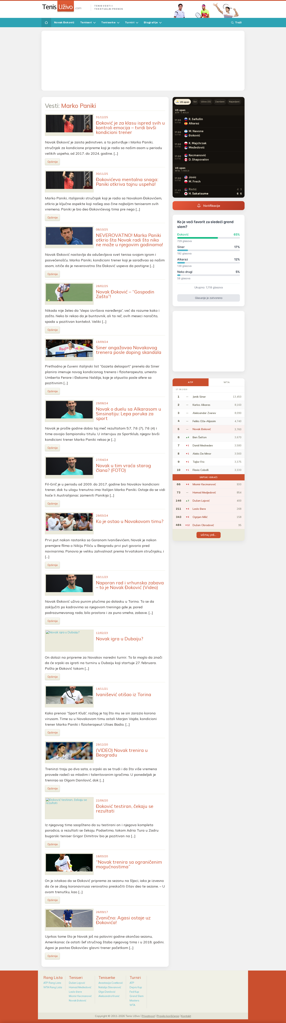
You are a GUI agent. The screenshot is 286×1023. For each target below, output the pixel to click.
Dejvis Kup (136, 987)
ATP (190, 382)
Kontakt (186, 1016)
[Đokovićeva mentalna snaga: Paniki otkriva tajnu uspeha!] (69, 181)
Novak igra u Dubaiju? (119, 639)
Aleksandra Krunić (108, 996)
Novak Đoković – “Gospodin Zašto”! (125, 294)
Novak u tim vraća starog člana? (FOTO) (123, 468)
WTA (227, 382)
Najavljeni (234, 101)
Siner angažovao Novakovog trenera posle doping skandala (128, 350)
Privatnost (148, 1016)
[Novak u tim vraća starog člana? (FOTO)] (69, 467)
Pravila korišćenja (168, 1016)
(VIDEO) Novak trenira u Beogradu (122, 752)
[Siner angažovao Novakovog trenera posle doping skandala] (69, 349)
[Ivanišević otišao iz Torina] (69, 696)
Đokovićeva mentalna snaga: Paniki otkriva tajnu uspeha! (127, 181)
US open (184, 102)
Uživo (206, 101)
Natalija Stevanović (109, 987)
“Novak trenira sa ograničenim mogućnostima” (129, 864)
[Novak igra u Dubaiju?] (69, 641)
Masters (134, 1000)
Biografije (151, 22)
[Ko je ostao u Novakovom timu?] (69, 523)
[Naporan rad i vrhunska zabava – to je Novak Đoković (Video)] (69, 585)
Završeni (220, 101)
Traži (238, 22)
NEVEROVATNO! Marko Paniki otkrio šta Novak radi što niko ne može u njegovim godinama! (129, 239)
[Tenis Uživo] (64, 6)
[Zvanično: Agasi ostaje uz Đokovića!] (69, 920)
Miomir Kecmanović (80, 996)
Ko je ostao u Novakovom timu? (129, 521)
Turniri (129, 22)
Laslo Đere (75, 991)
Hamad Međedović (80, 987)
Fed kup (134, 991)
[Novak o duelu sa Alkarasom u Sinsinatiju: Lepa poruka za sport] (69, 411)
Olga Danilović (106, 991)
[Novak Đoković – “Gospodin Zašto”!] (69, 294)
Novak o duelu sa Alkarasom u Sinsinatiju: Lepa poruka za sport (128, 413)
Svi (195, 101)
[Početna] (46, 22)
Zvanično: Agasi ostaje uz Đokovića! (123, 920)
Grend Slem (137, 996)
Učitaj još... (208, 534)
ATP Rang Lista (52, 982)
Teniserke (108, 22)
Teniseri (86, 22)
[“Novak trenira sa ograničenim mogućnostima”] (69, 864)
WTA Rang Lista (52, 987)
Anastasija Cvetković (110, 982)
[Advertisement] (143, 60)
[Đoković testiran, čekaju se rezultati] (69, 808)
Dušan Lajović (77, 982)
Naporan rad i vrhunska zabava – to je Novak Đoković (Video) (130, 585)
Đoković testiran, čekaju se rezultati (124, 808)
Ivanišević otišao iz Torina (123, 694)
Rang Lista (53, 977)
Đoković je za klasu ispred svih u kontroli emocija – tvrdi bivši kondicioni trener (130, 127)
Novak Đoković (64, 22)
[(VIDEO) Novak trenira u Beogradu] (69, 752)
